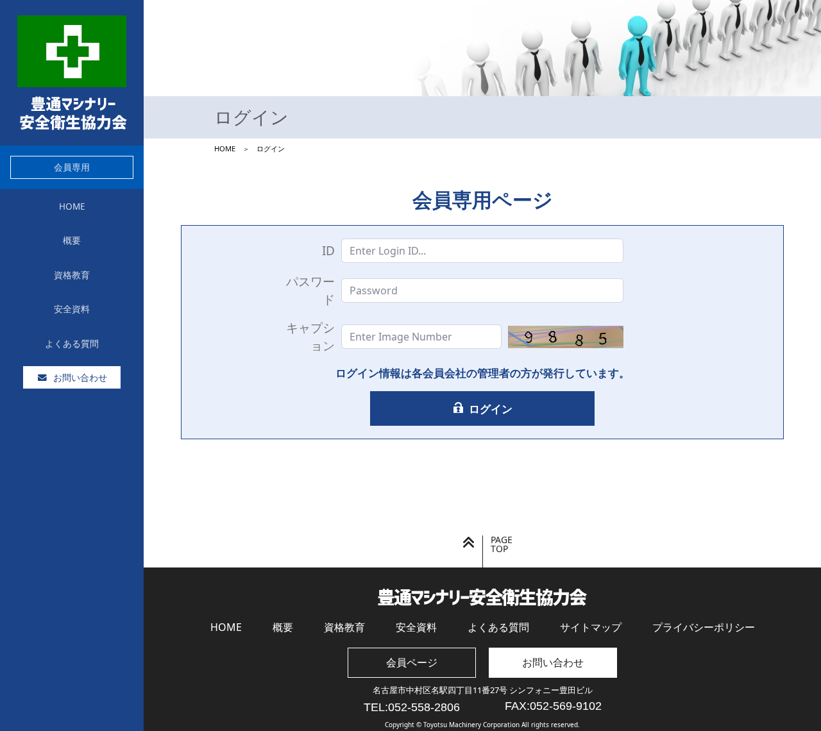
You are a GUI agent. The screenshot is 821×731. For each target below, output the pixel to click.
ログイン (490, 408)
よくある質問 (498, 627)
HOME (226, 627)
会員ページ (411, 662)
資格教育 (344, 627)
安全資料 (416, 627)
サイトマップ (591, 627)
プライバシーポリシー (703, 627)
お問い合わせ (553, 662)
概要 (283, 627)
